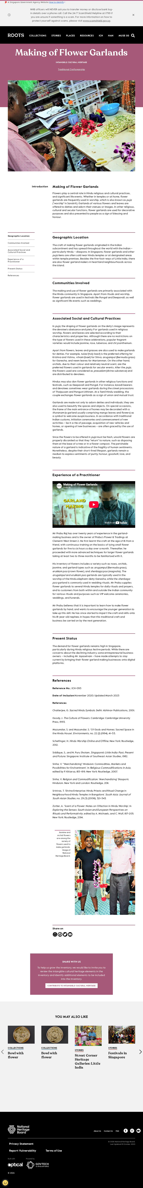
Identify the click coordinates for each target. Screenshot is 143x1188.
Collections (37, 35)
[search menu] (133, 34)
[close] (133, 15)
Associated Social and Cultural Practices (19, 251)
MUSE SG (124, 35)
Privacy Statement (21, 1144)
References (13, 276)
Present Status (15, 269)
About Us (97, 1131)
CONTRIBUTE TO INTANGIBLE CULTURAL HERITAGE (71, 986)
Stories (56, 35)
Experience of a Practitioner (16, 260)
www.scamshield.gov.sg (96, 21)
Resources (87, 35)
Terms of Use (54, 1150)
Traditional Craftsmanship (71, 69)
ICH (101, 35)
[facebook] (126, 1131)
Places (70, 35)
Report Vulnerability (22, 1150)
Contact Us (108, 1131)
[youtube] (138, 1131)
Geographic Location (19, 236)
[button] (131, 872)
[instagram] (132, 1131)
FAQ (117, 1131)
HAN (110, 35)
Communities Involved (18, 243)
